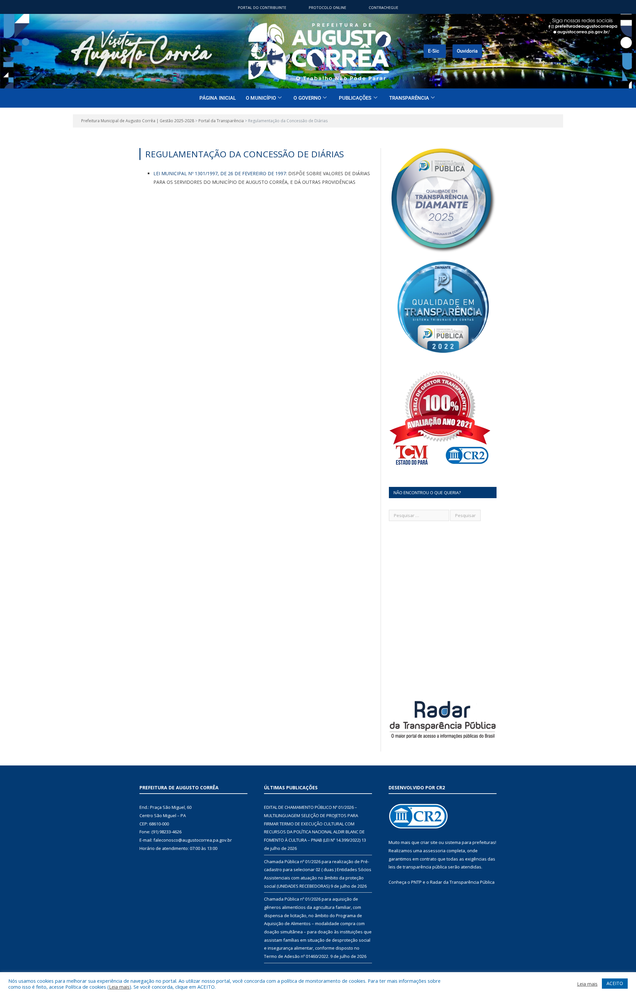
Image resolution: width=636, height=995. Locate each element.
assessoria (434, 851)
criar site (429, 842)
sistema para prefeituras (470, 842)
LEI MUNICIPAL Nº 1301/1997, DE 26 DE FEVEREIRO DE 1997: (220, 173)
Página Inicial (217, 98)
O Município (261, 98)
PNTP (416, 882)
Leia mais (119, 987)
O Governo (307, 98)
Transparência (409, 98)
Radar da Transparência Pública (462, 882)
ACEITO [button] (615, 983)
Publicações (355, 98)
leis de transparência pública (418, 867)
